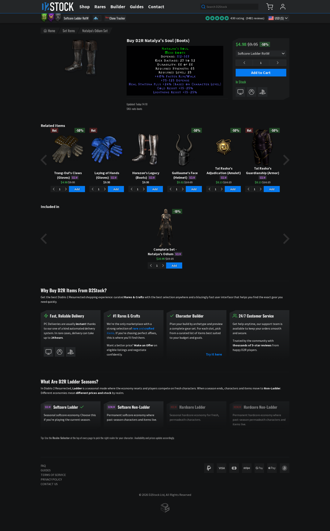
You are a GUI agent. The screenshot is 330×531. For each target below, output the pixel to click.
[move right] (285, 160)
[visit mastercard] (234, 468)
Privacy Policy (51, 479)
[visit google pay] (259, 468)
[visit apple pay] (272, 468)
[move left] (44, 160)
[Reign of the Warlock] (51, 18)
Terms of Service (53, 475)
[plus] (277, 63)
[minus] (244, 63)
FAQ (43, 466)
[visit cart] (269, 6)
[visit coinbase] (284, 468)
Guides (46, 470)
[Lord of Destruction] (57, 18)
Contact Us (49, 484)
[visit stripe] (247, 468)
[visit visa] (221, 468)
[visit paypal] (209, 468)
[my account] (282, 6)
